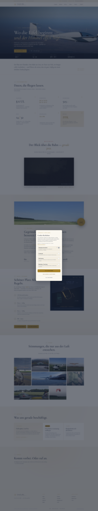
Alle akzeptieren (49, 270)
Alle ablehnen (49, 277)
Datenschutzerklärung (41, 244)
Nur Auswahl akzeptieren (49, 274)
